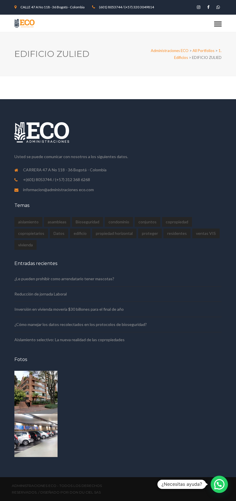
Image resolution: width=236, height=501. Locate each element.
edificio (80, 233)
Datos (59, 233)
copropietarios (31, 233)
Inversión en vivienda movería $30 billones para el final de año (69, 309)
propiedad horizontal (114, 233)
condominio (119, 221)
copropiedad (177, 221)
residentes (177, 233)
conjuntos (147, 221)
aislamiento (28, 221)
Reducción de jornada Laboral (40, 293)
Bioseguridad (87, 221)
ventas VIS (206, 233)
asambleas (57, 221)
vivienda (25, 244)
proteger (150, 233)
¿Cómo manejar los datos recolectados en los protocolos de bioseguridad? (80, 324)
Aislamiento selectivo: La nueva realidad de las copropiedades (69, 339)
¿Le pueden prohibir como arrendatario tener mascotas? (64, 278)
